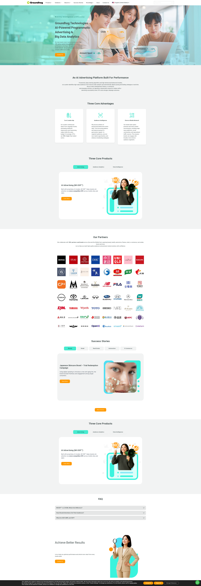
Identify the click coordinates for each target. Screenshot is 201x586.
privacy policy (133, 583)
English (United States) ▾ (122, 2)
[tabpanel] (100, 197)
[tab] (80, 167)
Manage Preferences (171, 583)
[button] (51, 2)
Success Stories (78, 2)
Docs (98, 2)
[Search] (172, 2)
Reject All (158, 583)
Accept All (148, 583)
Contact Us (106, 2)
